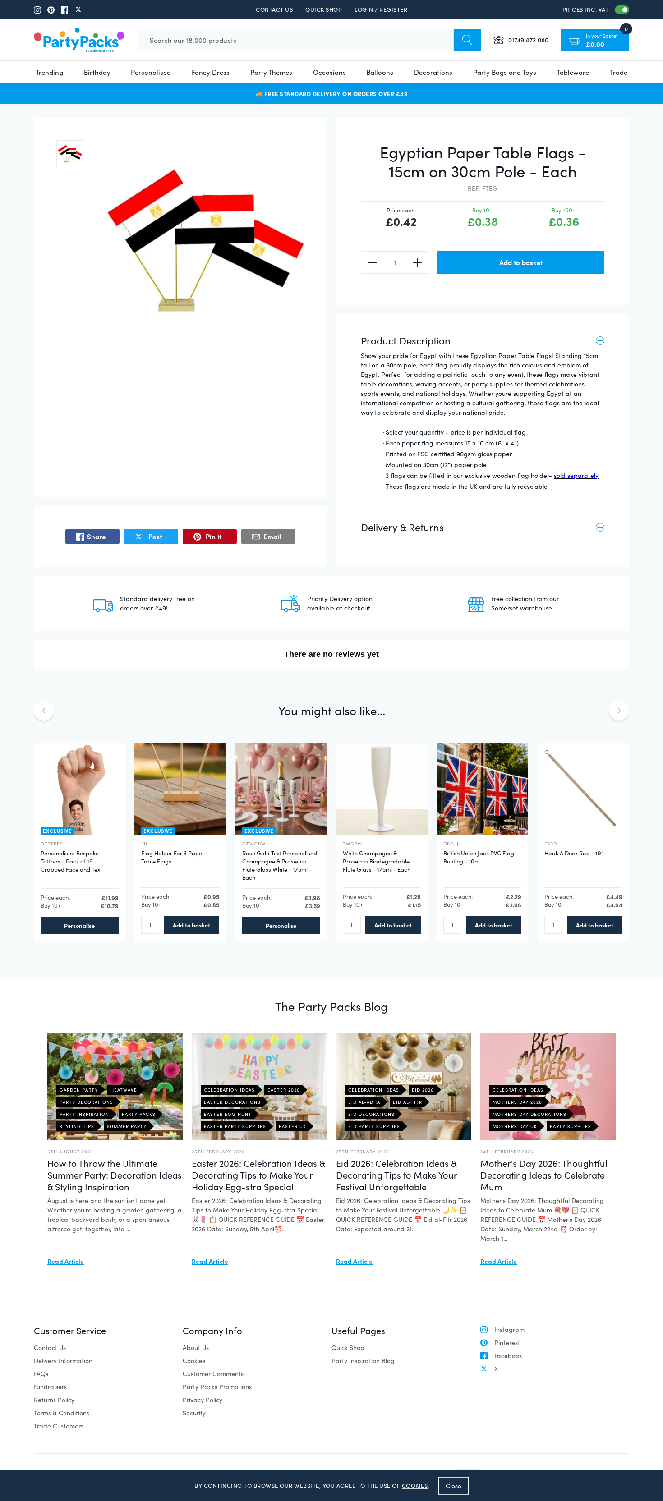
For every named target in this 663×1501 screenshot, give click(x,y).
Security (194, 1413)
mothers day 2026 (517, 1102)
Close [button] (453, 1485)
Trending (49, 72)
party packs (139, 1114)
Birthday (97, 72)
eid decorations (371, 1114)
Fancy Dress (211, 72)
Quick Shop (323, 9)
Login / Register (381, 9)
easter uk (292, 1126)
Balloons (379, 72)
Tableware (573, 72)
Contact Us (274, 9)
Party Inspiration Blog (363, 1360)
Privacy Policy (202, 1399)
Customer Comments (213, 1373)
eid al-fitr (407, 1102)
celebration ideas (229, 1090)
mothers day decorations (529, 1114)
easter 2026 (283, 1090)
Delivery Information (63, 1360)
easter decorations (232, 1102)
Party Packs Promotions (217, 1386)
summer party (127, 1126)
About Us (196, 1347)
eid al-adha (364, 1102)
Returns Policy (54, 1399)
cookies (415, 1486)
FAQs (41, 1373)
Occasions (329, 72)
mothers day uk (515, 1126)
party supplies (570, 1126)
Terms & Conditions (61, 1413)
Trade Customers (58, 1426)
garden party (79, 1090)
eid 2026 (423, 1090)
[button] (69, 153)
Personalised (151, 72)
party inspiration (84, 1114)
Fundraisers (50, 1386)
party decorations (86, 1102)
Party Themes (271, 72)
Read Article (65, 1261)
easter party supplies (235, 1126)
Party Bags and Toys (504, 72)
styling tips (77, 1126)
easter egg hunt (228, 1114)
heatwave (123, 1090)
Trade (618, 72)
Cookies (194, 1360)
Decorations (433, 72)
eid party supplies (374, 1126)
